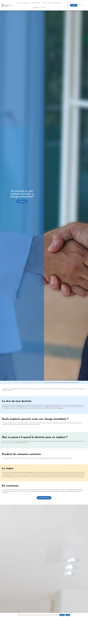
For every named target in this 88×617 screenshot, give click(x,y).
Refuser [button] (67, 614)
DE (79, 5)
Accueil (10, 382)
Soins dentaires (16, 382)
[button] (68, 5)
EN (82, 5)
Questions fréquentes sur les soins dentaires (32, 382)
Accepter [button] (62, 614)
